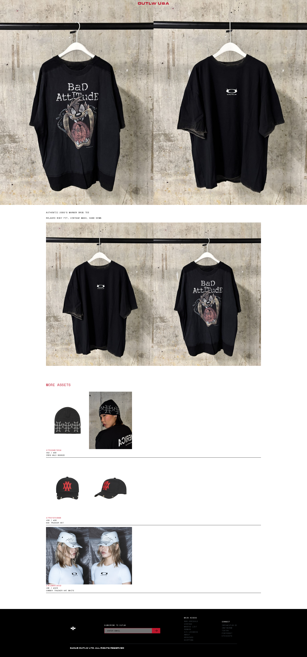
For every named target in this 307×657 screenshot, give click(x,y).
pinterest (227, 633)
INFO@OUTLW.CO (229, 625)
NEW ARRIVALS (191, 621)
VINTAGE (188, 624)
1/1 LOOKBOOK (191, 632)
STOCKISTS (227, 636)
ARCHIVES (188, 637)
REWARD (187, 629)
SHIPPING (188, 640)
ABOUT (187, 635)
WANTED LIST (190, 627)
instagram (227, 628)
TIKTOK (225, 631)
